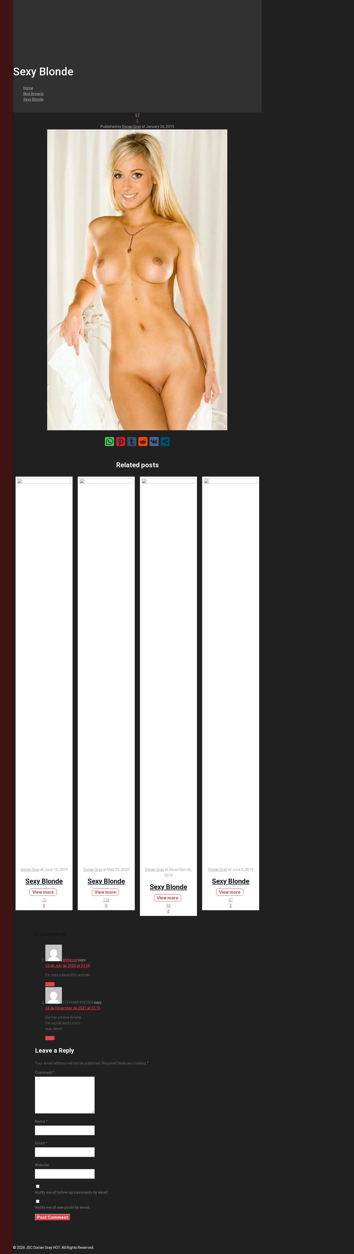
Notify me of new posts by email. (62, 1207)
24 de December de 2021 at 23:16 (72, 1008)
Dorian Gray (131, 127)
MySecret (70, 960)
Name (41, 1121)
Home (28, 88)
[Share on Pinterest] (120, 441)
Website (42, 1165)
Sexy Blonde (33, 99)
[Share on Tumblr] (131, 441)
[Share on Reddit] (142, 441)
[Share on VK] (154, 441)
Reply (49, 984)
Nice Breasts (33, 94)
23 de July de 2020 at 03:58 (67, 966)
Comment (45, 1072)
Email (41, 1143)
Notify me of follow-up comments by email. (72, 1192)
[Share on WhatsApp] (109, 441)
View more (43, 892)
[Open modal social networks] (165, 441)
